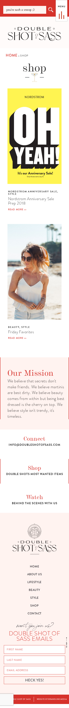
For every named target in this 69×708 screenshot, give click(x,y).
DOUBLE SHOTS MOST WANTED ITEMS (34, 474)
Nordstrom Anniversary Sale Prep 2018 (31, 201)
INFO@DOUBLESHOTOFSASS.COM (34, 445)
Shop (34, 467)
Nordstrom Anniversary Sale (32, 191)
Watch (34, 496)
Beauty (13, 327)
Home (11, 55)
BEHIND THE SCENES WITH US (34, 503)
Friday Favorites (21, 332)
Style (12, 194)
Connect (34, 438)
